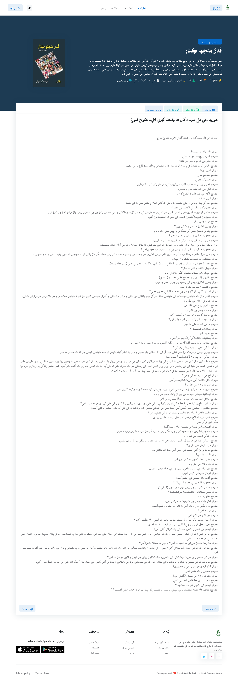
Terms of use (42, 672)
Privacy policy (23, 672)
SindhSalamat (208, 672)
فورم (132, 652)
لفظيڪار (95, 646)
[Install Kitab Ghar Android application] (52, 648)
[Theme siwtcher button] (29, 8)
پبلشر (103, 7)
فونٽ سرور (94, 641)
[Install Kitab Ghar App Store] (28, 648)
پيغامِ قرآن (94, 652)
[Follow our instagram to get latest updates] (211, 656)
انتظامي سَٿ (163, 646)
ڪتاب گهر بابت (162, 641)
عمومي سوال (128, 646)
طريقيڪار (129, 641)
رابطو (166, 652)
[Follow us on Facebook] (219, 656)
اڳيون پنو (29, 608)
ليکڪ (129, 7)
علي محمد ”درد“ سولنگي (144, 79)
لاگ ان (17, 7)
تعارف (143, 7)
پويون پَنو (209, 608)
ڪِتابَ (116, 7)
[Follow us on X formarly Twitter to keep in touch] (204, 656)
